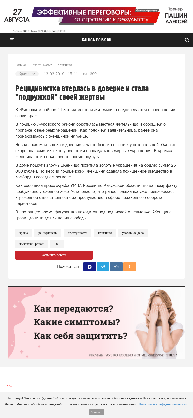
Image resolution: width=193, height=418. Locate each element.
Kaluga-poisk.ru (96, 40)
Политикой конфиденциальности (163, 404)
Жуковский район (31, 244)
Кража (23, 233)
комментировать (54, 255)
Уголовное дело (133, 233)
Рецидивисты (47, 233)
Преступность (77, 233)
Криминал (105, 233)
